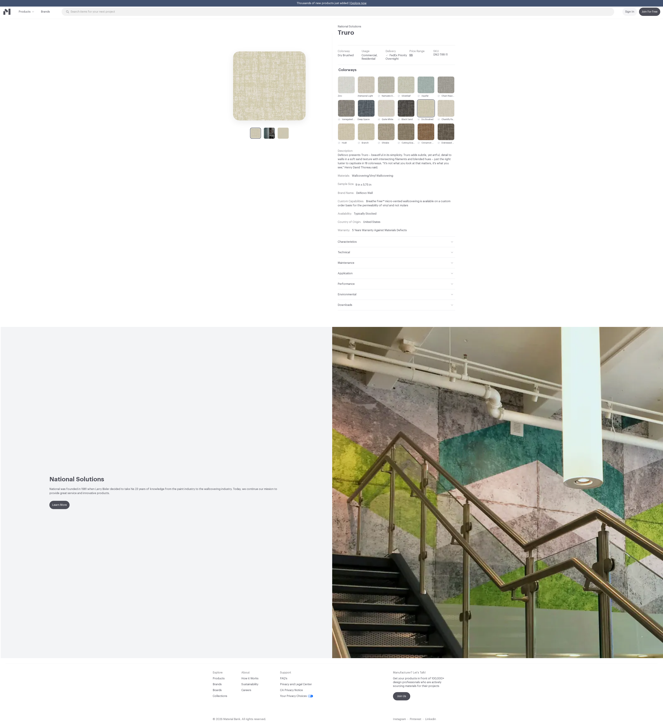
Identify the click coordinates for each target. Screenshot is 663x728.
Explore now (358, 3)
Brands (45, 11)
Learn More (59, 505)
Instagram (399, 719)
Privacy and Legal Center (296, 684)
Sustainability (249, 684)
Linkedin (430, 719)
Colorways (347, 70)
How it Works (249, 678)
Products (25, 11)
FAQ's (283, 678)
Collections (220, 696)
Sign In (629, 11)
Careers (246, 690)
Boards (217, 690)
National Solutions (349, 26)
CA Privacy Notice (291, 690)
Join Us (401, 696)
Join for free (649, 11)
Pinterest (415, 719)
